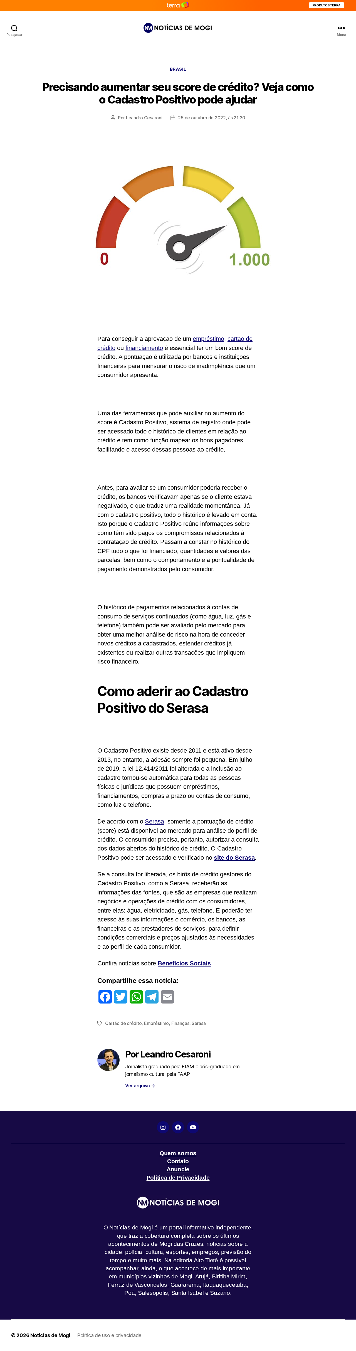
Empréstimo (156, 1023)
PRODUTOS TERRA (326, 5)
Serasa (154, 821)
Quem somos (178, 1153)
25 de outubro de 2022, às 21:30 (211, 117)
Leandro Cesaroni (144, 117)
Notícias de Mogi (50, 1335)
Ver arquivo (140, 1085)
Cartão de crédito (123, 1023)
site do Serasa (234, 857)
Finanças (180, 1023)
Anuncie (178, 1169)
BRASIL (178, 69)
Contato (178, 1161)
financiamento (144, 347)
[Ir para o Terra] (178, 5)
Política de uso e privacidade (109, 1335)
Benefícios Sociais (184, 963)
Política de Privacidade (178, 1177)
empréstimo (208, 338)
